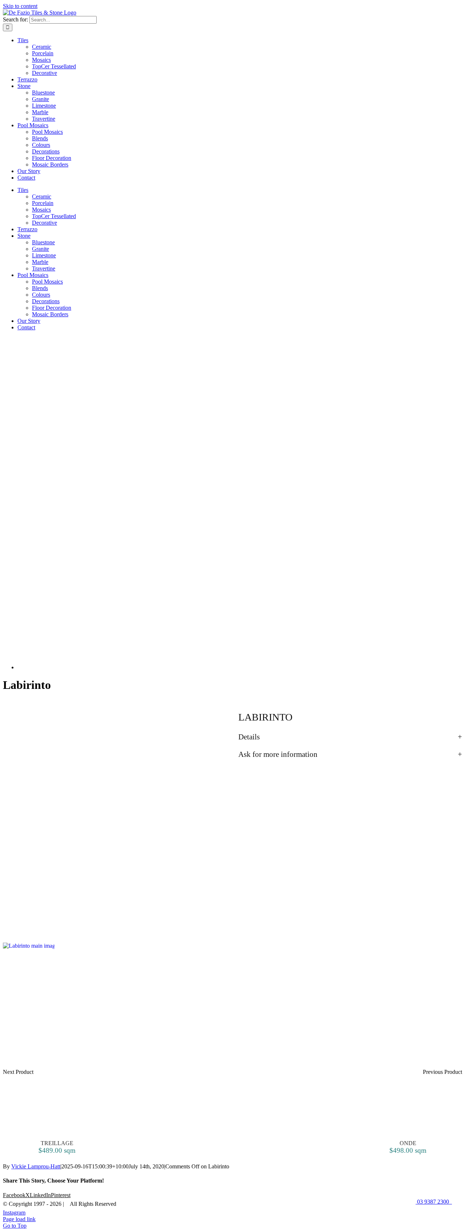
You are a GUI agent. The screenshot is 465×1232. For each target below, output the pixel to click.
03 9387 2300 (434, 1202)
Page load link (19, 1219)
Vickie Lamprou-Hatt (35, 1166)
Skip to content (20, 6)
